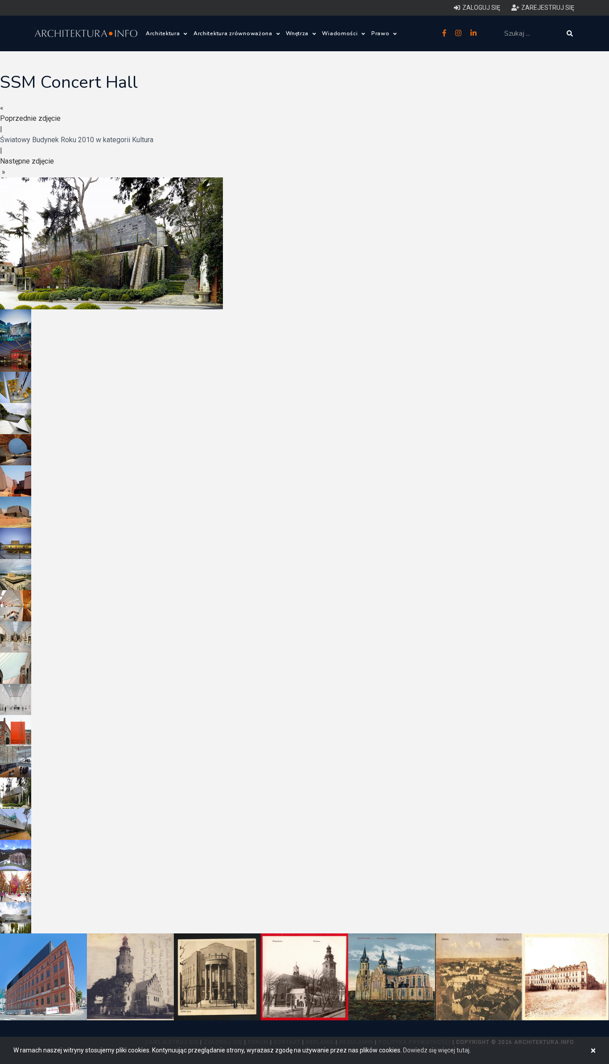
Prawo (381, 33)
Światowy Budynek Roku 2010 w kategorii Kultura (76, 140)
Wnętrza (298, 33)
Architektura (163, 33)
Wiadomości (340, 33)
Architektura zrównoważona (233, 33)
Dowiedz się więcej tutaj (436, 1050)
